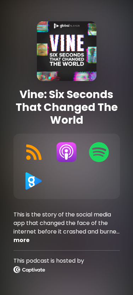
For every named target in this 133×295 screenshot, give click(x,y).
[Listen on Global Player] (34, 180)
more (21, 240)
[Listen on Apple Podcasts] (66, 152)
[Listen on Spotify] (99, 152)
